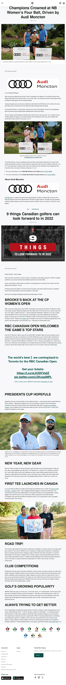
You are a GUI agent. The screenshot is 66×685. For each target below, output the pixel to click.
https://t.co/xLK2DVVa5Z (33, 373)
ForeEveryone (35, 209)
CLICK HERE (48, 171)
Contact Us (4, 656)
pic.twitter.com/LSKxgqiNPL (33, 377)
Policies (18, 651)
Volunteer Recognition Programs (6, 666)
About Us (3, 651)
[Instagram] (39, 677)
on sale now (24, 318)
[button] (38, 655)
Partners (3, 659)
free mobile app (53, 622)
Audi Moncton (9, 197)
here (55, 345)
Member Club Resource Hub (8, 669)
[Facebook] (35, 677)
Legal (18, 648)
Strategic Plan (4, 654)
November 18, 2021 (47, 382)
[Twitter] (42, 677)
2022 (28, 209)
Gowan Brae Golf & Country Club (33, 157)
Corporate (4, 648)
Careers (3, 662)
